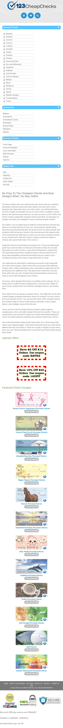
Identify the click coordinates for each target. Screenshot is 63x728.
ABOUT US (38, 683)
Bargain (9, 34)
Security (6, 185)
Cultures (9, 46)
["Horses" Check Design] (44, 500)
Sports (8, 92)
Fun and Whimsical (13, 64)
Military (9, 80)
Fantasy (9, 55)
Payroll (5, 157)
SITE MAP (29, 683)
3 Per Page (7, 145)
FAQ (4, 172)
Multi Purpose (8, 154)
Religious (10, 86)
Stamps (6, 132)
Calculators (7, 117)
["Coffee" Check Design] (44, 595)
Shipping (6, 175)
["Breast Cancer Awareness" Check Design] (44, 405)
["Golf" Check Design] (44, 643)
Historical (9, 67)
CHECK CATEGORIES (17, 683)
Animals (9, 37)
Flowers (9, 58)
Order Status (8, 181)
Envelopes (7, 123)
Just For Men (11, 74)
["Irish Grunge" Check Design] (44, 619)
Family (8, 52)
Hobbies (9, 71)
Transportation (12, 98)
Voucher (6, 160)
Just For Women (12, 77)
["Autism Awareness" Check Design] (44, 667)
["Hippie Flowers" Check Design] (44, 476)
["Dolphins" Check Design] (44, 572)
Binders (6, 114)
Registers (7, 129)
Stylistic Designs (12, 95)
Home (6, 683)
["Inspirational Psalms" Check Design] (44, 524)
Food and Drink (12, 61)
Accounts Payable (10, 148)
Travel (8, 101)
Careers (9, 40)
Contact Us (7, 178)
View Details (30, 411)
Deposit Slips (8, 126)
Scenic (8, 89)
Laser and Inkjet (9, 151)
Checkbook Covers (10, 120)
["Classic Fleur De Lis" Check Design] (44, 429)
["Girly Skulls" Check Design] (44, 548)
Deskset (9, 49)
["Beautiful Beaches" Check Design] (44, 452)
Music (8, 83)
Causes (9, 43)
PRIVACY (47, 683)
